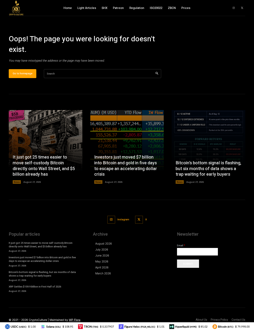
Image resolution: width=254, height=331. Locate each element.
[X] (242, 8)
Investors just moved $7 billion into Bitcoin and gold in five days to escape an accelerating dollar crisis (125, 165)
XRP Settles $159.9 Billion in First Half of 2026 (35, 286)
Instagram (123, 219)
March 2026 (103, 273)
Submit (188, 263)
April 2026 (102, 267)
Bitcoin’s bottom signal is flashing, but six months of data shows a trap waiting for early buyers (208, 168)
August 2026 (103, 243)
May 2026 (101, 261)
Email (181, 245)
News (17, 181)
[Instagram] (233, 8)
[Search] (157, 73)
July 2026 (101, 249)
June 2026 (102, 255)
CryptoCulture (38, 319)
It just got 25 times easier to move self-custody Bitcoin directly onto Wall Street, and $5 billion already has (44, 165)
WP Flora (74, 319)
